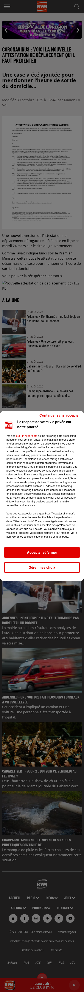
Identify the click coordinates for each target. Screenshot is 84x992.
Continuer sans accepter (59, 415)
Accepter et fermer (42, 552)
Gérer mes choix (42, 567)
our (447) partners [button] (26, 435)
